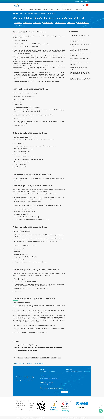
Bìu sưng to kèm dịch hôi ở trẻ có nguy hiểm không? (80, 59)
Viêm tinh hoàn (35, 357)
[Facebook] (67, 403)
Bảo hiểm (30, 407)
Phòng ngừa (71, 22)
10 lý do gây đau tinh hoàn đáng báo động (25, 345)
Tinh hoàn (54, 357)
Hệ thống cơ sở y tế (20, 405)
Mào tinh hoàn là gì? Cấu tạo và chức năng (25, 350)
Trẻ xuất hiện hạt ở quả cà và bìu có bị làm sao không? (79, 36)
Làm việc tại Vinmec (20, 409)
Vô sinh (27, 357)
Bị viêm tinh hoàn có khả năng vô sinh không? (78, 68)
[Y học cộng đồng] (66, 408)
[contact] (100, 410)
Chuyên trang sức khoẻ (68, 9)
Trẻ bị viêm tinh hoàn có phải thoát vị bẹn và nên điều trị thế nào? (79, 50)
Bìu (59, 357)
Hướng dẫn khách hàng (35, 9)
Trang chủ (15, 13)
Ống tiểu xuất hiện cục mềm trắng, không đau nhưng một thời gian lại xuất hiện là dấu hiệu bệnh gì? (80, 74)
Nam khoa (20, 357)
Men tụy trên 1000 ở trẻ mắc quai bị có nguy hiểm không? (79, 41)
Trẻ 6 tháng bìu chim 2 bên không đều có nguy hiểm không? (79, 45)
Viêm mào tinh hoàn (45, 357)
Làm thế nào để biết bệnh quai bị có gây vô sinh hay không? (80, 64)
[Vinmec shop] (54, 406)
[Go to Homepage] (17, 5)
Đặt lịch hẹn (30, 409)
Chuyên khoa (24, 9)
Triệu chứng (37, 22)
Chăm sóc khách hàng (84, 1)
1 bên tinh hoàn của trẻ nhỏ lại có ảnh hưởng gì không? (78, 54)
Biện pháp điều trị (19, 25)
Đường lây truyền (48, 22)
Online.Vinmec (79, 9)
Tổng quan (17, 22)
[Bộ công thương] (81, 403)
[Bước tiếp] (66, 411)
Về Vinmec (57, 9)
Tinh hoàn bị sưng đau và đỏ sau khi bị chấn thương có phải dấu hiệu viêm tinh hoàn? (80, 79)
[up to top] (101, 406)
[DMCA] (81, 407)
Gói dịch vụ (30, 405)
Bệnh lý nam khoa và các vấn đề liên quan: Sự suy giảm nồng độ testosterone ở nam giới (38, 347)
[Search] (62, 5)
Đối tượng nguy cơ (60, 22)
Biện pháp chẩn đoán (83, 22)
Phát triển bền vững (48, 9)
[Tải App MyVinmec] (41, 406)
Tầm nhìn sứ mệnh (19, 403)
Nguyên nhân (27, 22)
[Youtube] (63, 403)
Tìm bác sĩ (77, 1)
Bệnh (21, 13)
